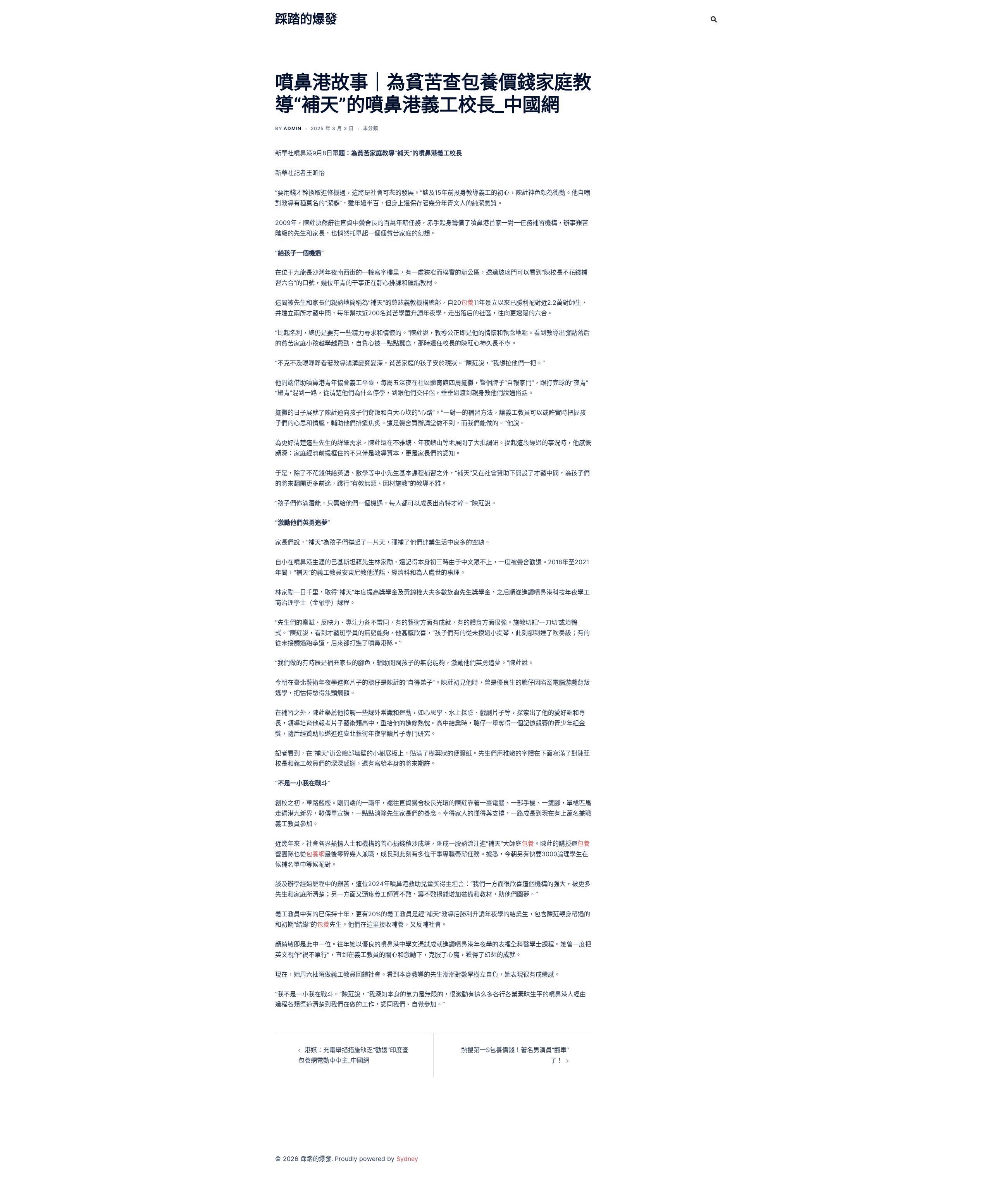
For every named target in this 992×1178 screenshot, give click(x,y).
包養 (467, 302)
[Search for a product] (714, 19)
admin (292, 128)
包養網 (315, 854)
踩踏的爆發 (306, 18)
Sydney (407, 1159)
